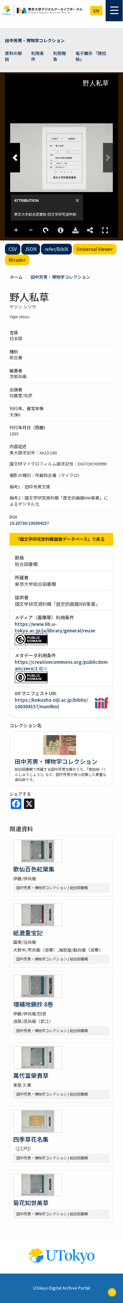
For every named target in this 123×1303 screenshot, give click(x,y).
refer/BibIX (56, 249)
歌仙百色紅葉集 (33, 869)
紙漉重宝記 (28, 932)
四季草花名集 (31, 1139)
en (96, 11)
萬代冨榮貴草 (31, 1075)
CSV (13, 249)
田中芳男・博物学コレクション (35, 40)
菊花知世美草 (31, 1202)
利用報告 (59, 56)
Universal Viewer (94, 249)
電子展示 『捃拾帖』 (90, 56)
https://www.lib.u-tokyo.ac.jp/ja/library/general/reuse (55, 627)
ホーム (16, 277)
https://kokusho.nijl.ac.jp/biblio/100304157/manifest (51, 703)
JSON (30, 249)
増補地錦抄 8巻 (33, 1004)
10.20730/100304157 (29, 523)
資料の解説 (13, 56)
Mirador (17, 259)
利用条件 (37, 56)
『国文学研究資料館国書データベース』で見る (60, 539)
